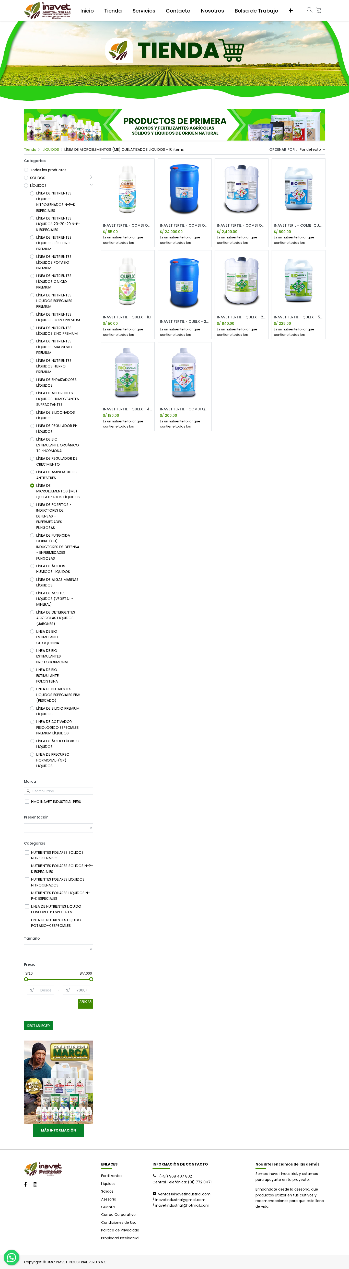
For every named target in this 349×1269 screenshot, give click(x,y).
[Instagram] (36, 1184)
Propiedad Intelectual (120, 1238)
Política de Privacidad (120, 1230)
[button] (291, 10)
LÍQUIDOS (51, 149)
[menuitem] (87, 10)
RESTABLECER (38, 1025)
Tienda (30, 149)
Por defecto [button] (311, 149)
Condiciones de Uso (118, 1222)
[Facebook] (27, 1184)
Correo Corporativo (118, 1214)
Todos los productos (48, 169)
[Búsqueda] (309, 10)
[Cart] (318, 10)
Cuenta (108, 1206)
